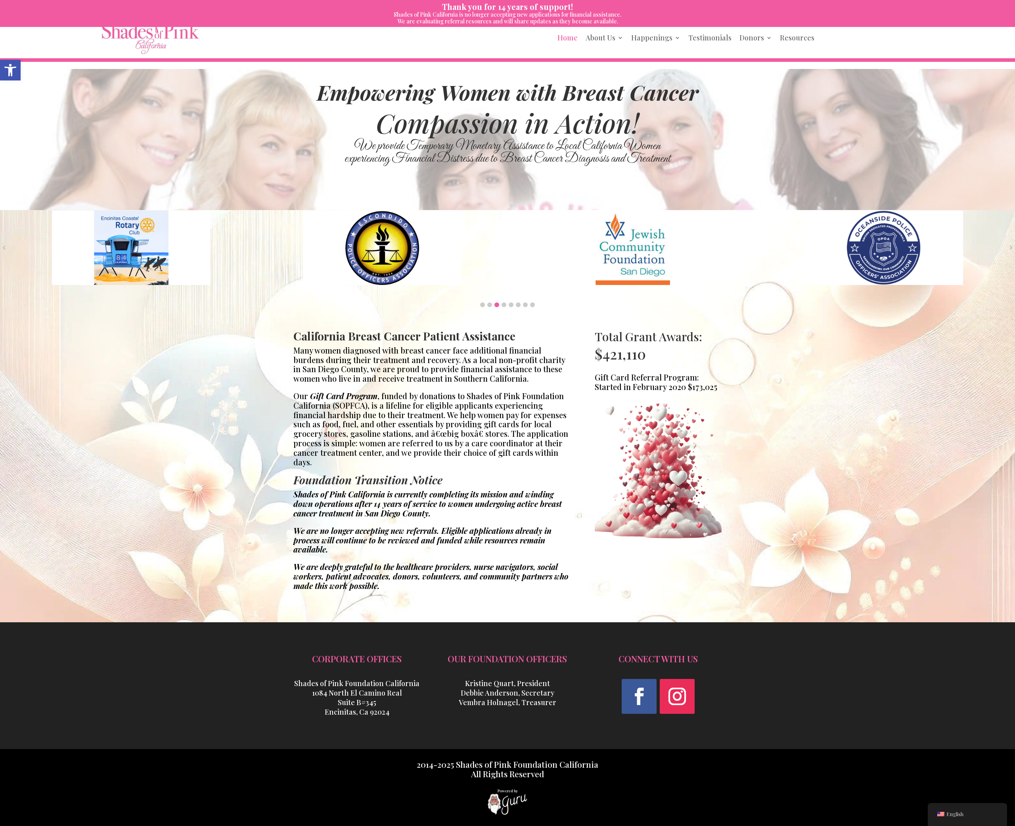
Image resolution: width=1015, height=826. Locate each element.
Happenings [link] (651, 37)
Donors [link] (751, 37)
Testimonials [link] (710, 37)
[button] (482, 304)
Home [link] (567, 37)
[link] (10, 70)
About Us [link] (600, 37)
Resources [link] (797, 37)
